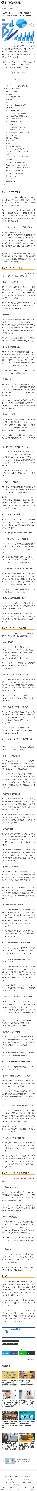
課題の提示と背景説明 (12, 138)
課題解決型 (9, 99)
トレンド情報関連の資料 (13, 97)
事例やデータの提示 (12, 143)
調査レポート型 (10, 102)
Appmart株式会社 (11, 179)
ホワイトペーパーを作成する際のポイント (16, 132)
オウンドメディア (13, 1341)
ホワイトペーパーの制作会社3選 (13, 173)
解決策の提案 (10, 140)
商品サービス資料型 (12, 91)
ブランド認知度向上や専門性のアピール (18, 116)
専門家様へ (27, 1479)
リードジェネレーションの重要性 (16, 113)
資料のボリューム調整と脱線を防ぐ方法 (18, 168)
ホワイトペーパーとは (10, 83)
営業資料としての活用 (12, 159)
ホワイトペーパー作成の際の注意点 (14, 162)
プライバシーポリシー (10, 1476)
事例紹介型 (9, 94)
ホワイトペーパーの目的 (11, 110)
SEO (5, 1341)
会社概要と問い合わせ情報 (14, 146)
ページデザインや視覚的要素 (14, 170)
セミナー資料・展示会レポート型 (16, 105)
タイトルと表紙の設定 (12, 135)
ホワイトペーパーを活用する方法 (14, 149)
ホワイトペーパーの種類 (11, 88)
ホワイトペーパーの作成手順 (12, 121)
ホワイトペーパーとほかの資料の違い (17, 86)
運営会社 (27, 1476)
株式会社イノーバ (11, 181)
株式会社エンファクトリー (14, 176)
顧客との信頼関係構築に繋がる (15, 119)
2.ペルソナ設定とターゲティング (15, 127)
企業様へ (10, 1479)
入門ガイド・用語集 (12, 108)
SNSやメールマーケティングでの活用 (17, 157)
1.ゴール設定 (9, 124)
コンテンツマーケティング (10, 1343)
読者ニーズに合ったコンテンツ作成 (16, 165)
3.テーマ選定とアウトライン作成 (15, 129)
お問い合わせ (27, 1482)
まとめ (6, 184)
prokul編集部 (15, 1329)
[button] (33, 685)
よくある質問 (10, 1482)
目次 (15, 79)
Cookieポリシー (18, 1485)
